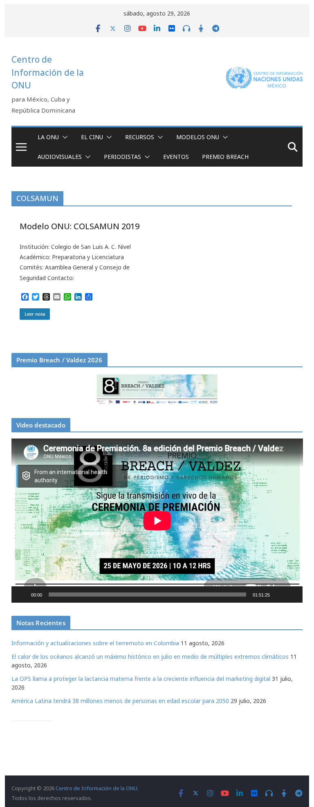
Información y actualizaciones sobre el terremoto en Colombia (95, 643)
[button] (63, 137)
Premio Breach (225, 156)
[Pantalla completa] (292, 594)
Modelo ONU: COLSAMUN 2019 (79, 226)
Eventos (176, 156)
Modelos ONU (197, 137)
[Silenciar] (279, 594)
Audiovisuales (60, 156)
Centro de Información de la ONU (47, 72)
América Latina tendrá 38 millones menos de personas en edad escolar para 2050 (120, 701)
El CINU (92, 137)
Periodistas (122, 156)
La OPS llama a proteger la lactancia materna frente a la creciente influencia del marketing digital (140, 679)
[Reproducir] (22, 594)
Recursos (139, 137)
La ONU (48, 137)
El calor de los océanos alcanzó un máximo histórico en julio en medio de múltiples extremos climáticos (150, 656)
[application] (157, 521)
